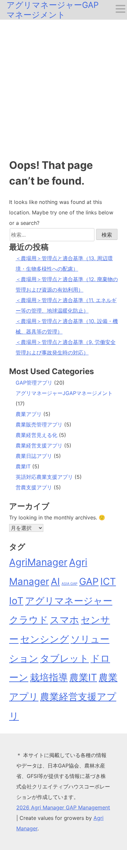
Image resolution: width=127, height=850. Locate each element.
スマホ (64, 619)
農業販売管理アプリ (39, 424)
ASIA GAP (70, 584)
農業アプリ (29, 414)
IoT (16, 600)
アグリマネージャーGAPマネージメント (53, 10)
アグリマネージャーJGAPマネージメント (64, 393)
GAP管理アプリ (34, 382)
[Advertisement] (63, 87)
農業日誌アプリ (34, 456)
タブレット (64, 658)
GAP (89, 581)
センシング (44, 639)
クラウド (28, 619)
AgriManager (38, 562)
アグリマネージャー (68, 600)
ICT (108, 581)
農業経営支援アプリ (39, 445)
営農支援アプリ (34, 487)
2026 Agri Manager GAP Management (63, 807)
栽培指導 (49, 677)
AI (55, 581)
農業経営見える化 (36, 435)
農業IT (23, 466)
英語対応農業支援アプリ (44, 477)
